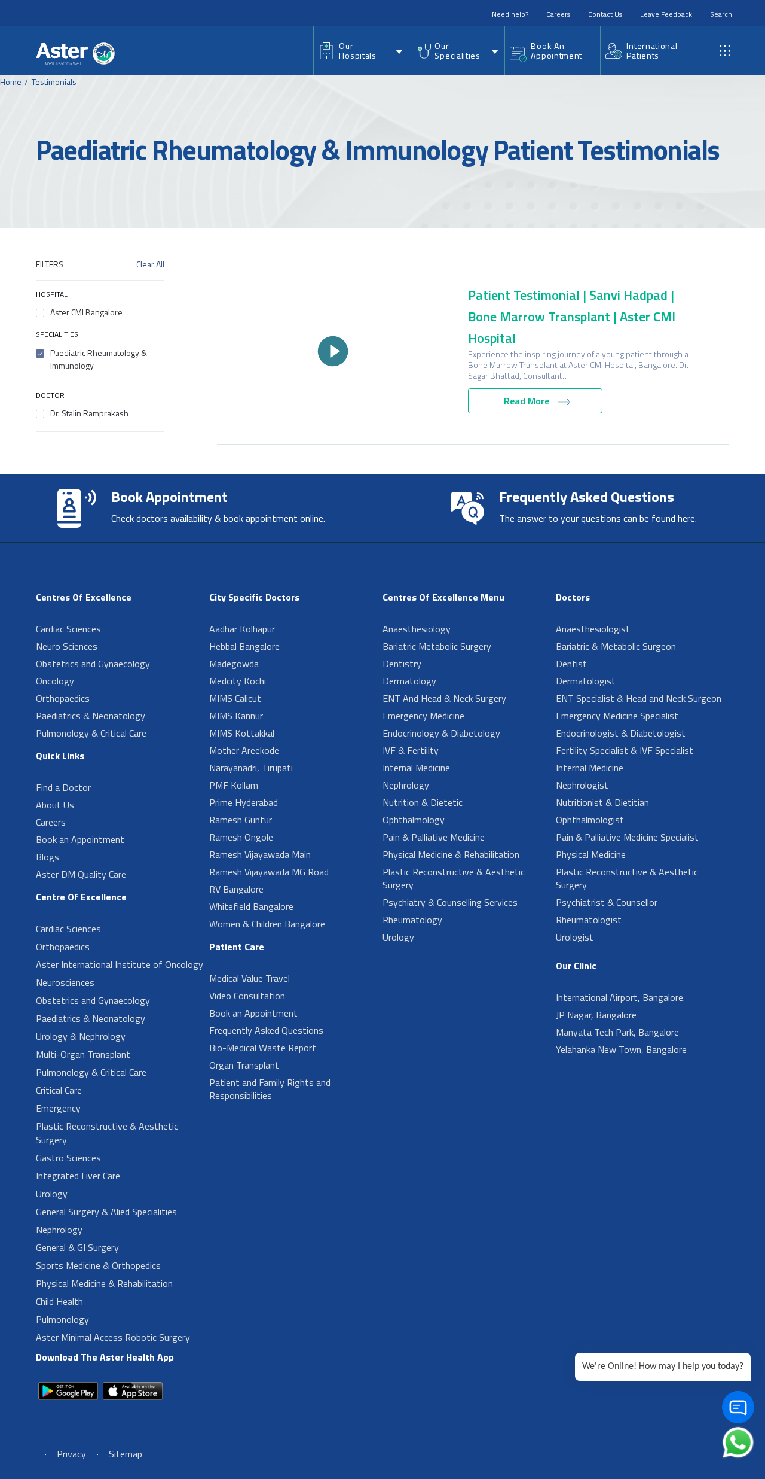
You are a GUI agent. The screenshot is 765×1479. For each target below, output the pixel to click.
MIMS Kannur (236, 715)
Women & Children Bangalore (267, 924)
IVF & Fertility (410, 750)
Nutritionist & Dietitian (602, 802)
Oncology (55, 681)
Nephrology (59, 1229)
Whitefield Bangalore (251, 906)
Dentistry (401, 663)
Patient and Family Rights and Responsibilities (270, 1089)
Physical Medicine (591, 854)
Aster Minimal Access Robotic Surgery (113, 1337)
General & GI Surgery (77, 1247)
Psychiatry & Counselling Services (450, 902)
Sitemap (125, 1454)
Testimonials (54, 81)
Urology (52, 1193)
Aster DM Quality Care (81, 874)
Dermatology (409, 681)
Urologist (574, 937)
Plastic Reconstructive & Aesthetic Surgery (107, 1133)
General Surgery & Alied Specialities (106, 1211)
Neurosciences (65, 982)
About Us (55, 805)
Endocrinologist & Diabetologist (621, 733)
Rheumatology (412, 919)
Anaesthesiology (416, 629)
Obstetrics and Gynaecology (93, 663)
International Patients (651, 50)
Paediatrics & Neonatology (90, 715)
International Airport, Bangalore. (620, 997)
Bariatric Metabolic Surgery (436, 646)
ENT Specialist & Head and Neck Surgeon (638, 698)
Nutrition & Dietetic (422, 802)
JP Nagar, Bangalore (596, 1015)
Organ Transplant (244, 1065)
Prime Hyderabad (243, 802)
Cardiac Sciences (68, 629)
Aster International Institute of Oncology (119, 964)
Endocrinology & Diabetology (441, 733)
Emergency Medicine (423, 715)
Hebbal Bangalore (244, 646)
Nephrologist (582, 785)
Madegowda (234, 663)
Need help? (510, 14)
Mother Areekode (244, 750)
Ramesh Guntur (240, 819)
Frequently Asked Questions (266, 1030)
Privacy (71, 1454)
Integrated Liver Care (78, 1175)
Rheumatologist (589, 919)
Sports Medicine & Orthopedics (98, 1265)
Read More (528, 401)
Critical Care (59, 1090)
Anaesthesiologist (593, 629)
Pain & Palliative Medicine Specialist (627, 837)
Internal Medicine (416, 767)
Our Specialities (457, 50)
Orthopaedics (63, 698)
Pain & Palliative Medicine (433, 837)
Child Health (59, 1301)
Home (11, 81)
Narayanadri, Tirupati (251, 767)
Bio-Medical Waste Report (262, 1047)
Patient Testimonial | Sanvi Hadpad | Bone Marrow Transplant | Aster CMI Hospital (571, 316)
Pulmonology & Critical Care (91, 733)
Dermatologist (586, 681)
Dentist (571, 663)
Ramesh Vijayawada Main (260, 854)
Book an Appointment (80, 839)
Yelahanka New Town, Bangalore (621, 1049)
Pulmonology (62, 1319)
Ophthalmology (413, 819)
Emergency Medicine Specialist (617, 715)
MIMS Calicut (235, 698)
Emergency (58, 1108)
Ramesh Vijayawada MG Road (269, 872)
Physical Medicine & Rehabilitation (104, 1283)
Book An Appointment (556, 50)
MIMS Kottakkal (241, 733)
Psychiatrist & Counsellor (606, 902)
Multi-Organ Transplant (83, 1054)
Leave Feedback (666, 14)
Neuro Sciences (66, 646)
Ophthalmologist (590, 819)
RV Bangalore (236, 889)
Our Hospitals (357, 50)
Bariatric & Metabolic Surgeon (616, 646)
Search (721, 14)
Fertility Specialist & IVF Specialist (624, 750)
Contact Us (605, 14)
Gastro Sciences (68, 1158)
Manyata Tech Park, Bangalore (617, 1032)
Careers (558, 14)
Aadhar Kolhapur (242, 629)
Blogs (47, 857)
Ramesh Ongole (241, 837)
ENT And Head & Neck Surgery (444, 698)
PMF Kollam (233, 785)
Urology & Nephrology (81, 1036)
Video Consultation (247, 995)
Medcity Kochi (237, 681)
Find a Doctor (63, 787)
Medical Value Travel (249, 978)
